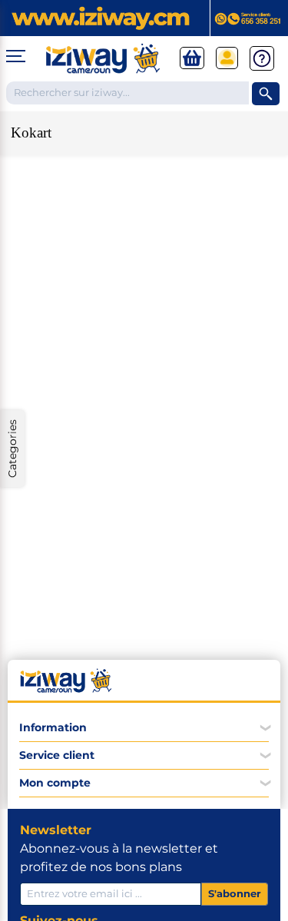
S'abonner (234, 893)
